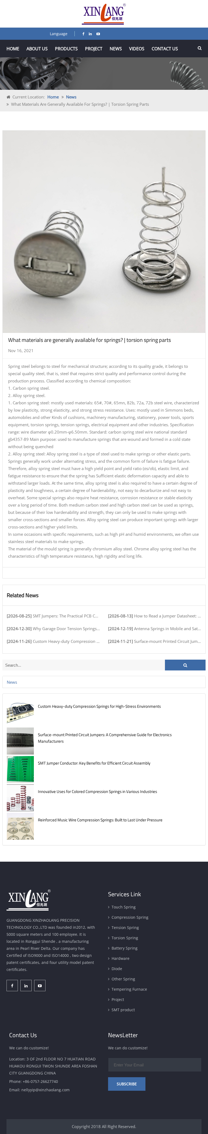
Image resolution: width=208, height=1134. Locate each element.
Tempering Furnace (129, 989)
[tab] (104, 682)
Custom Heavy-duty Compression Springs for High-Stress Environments (99, 706)
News (116, 49)
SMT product (123, 1009)
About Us (37, 49)
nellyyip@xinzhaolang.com (45, 1089)
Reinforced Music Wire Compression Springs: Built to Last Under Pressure (100, 820)
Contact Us (165, 49)
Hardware (120, 958)
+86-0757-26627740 (40, 1081)
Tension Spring (125, 927)
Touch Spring (124, 907)
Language (58, 33)
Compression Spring (130, 917)
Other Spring (123, 978)
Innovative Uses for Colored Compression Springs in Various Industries (97, 791)
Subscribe (127, 1083)
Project (93, 49)
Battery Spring (125, 948)
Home (12, 49)
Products (66, 49)
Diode (117, 968)
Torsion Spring (125, 937)
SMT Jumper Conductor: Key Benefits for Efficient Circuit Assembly (94, 763)
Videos (136, 49)
